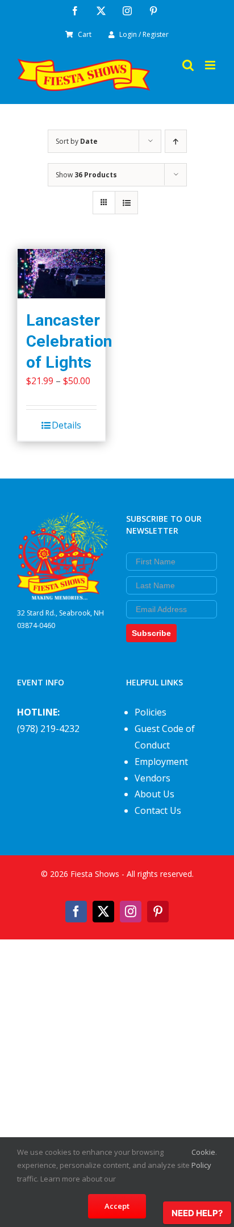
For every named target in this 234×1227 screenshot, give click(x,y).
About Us (154, 794)
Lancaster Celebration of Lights (69, 341)
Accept (117, 1206)
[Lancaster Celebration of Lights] (61, 273)
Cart (84, 34)
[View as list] (126, 203)
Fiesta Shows (94, 873)
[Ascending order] (176, 141)
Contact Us (158, 810)
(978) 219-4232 (48, 728)
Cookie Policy (203, 1158)
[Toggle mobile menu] (211, 65)
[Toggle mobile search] (188, 65)
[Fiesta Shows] (62, 520)
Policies (150, 712)
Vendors (152, 778)
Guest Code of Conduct (165, 736)
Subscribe (151, 633)
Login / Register (144, 34)
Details (66, 425)
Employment (161, 761)
